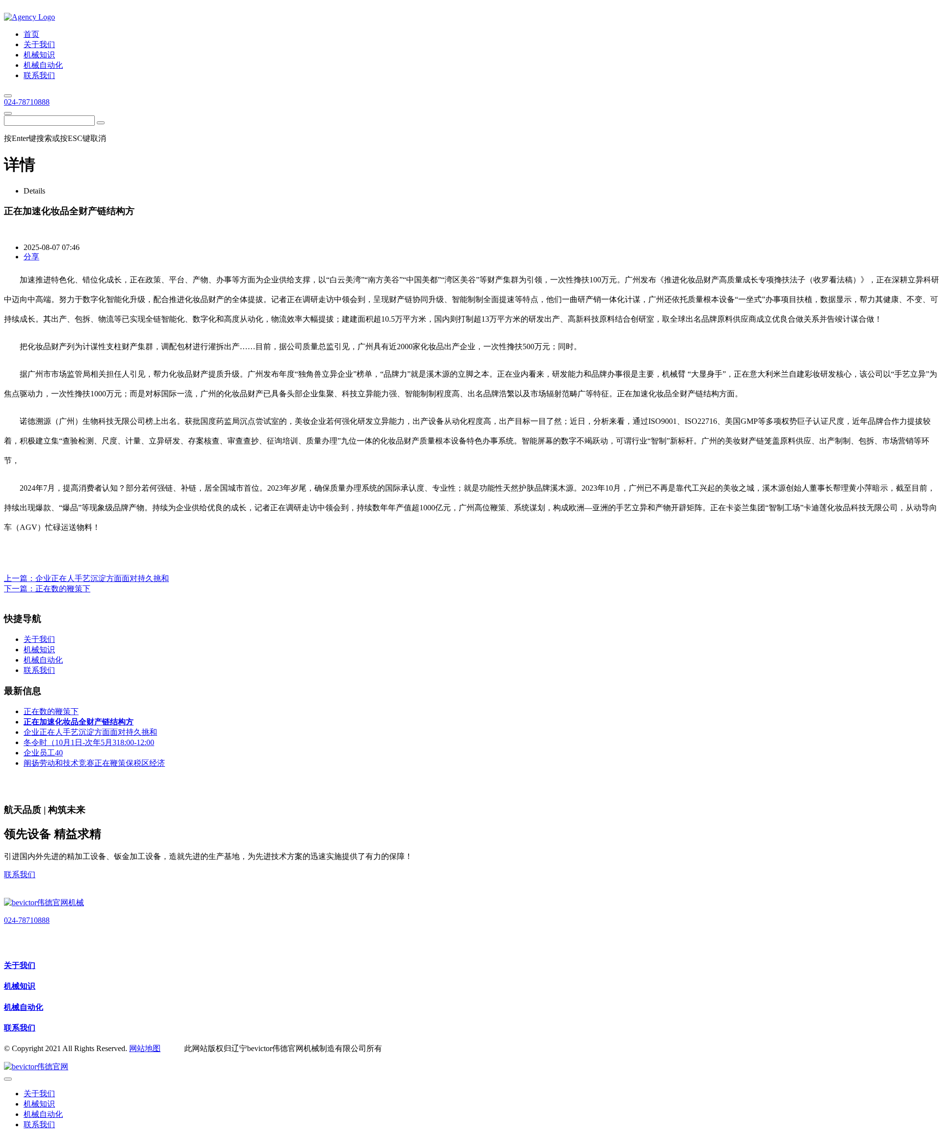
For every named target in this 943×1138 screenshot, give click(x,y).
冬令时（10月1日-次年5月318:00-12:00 (89, 742)
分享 (31, 256)
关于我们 (19, 965)
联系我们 (19, 874)
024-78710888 (27, 102)
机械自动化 (23, 1007)
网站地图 (145, 1048)
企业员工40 (43, 753)
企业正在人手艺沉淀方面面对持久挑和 (102, 578)
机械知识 (19, 986)
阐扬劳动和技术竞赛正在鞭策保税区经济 (94, 763)
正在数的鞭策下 (62, 588)
